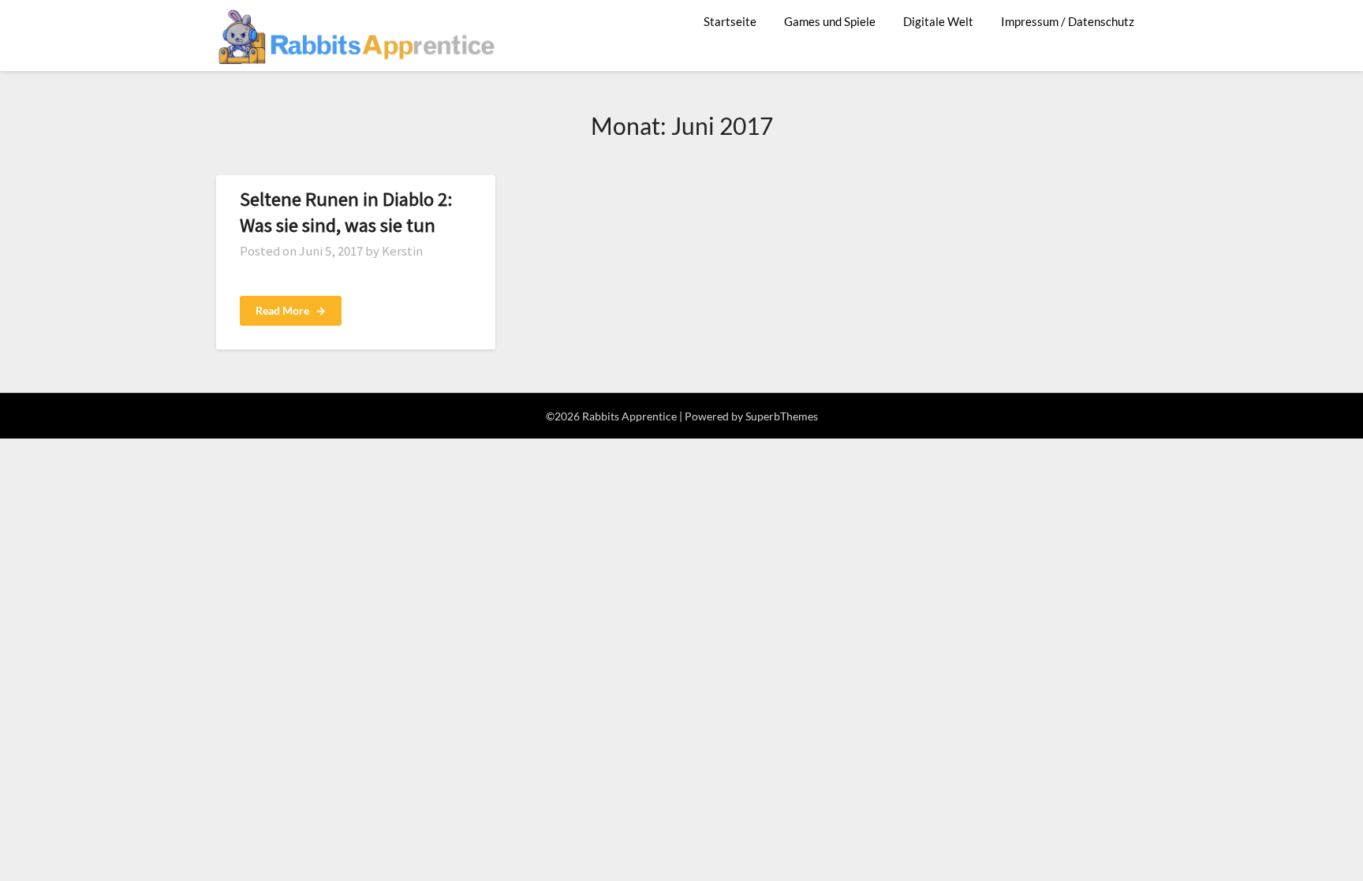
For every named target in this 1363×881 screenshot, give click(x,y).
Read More (291, 310)
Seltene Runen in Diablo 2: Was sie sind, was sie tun (346, 211)
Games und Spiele (830, 21)
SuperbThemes (781, 416)
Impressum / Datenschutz (1067, 21)
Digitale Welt (938, 21)
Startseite (730, 21)
